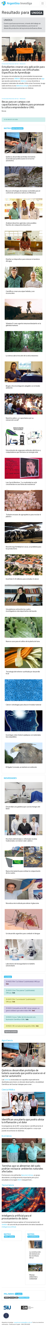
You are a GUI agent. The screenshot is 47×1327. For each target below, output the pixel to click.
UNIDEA (17, 79)
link (7, 984)
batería (7, 1080)
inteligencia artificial (9, 1227)
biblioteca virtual (22, 86)
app (43, 79)
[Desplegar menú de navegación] (42, 3)
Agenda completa (11, 1031)
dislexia (23, 81)
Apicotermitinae (27, 1175)
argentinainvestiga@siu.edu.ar (22, 1322)
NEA (19, 1180)
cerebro (4, 1224)
